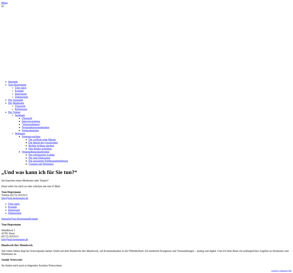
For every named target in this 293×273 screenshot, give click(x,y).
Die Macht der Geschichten (43, 142)
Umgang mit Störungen (41, 163)
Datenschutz (21, 96)
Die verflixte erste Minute (42, 139)
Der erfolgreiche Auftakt (41, 154)
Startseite (13, 81)
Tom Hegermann (17, 84)
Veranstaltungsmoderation (35, 127)
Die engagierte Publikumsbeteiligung (48, 160)
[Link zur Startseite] (2, 6)
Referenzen (21, 109)
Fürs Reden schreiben (40, 148)
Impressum (21, 93)
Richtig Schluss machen (41, 145)
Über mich (20, 87)
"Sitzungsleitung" (31, 124)
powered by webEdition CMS (281, 271)
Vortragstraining (30, 130)
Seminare (20, 115)
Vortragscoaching (31, 136)
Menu (4, 2)
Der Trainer (14, 112)
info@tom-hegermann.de (14, 198)
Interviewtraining (31, 121)
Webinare (20, 133)
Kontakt (19, 90)
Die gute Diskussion (39, 157)
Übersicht (20, 106)
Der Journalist (15, 100)
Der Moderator (16, 103)
